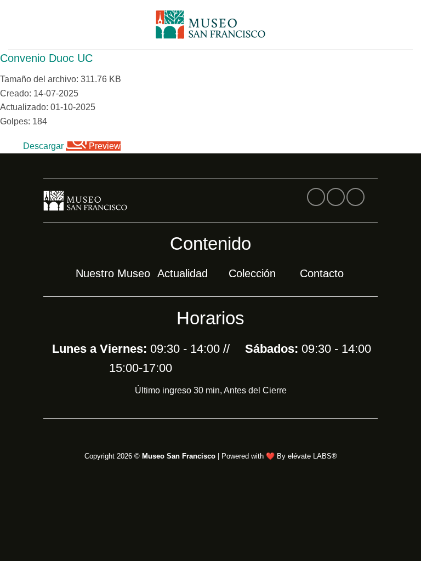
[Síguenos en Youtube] (355, 197)
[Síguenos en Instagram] (336, 197)
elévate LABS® (312, 456)
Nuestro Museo (113, 273)
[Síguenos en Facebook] (316, 197)
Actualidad (182, 273)
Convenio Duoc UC (46, 58)
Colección (252, 273)
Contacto (322, 273)
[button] (14, 24)
